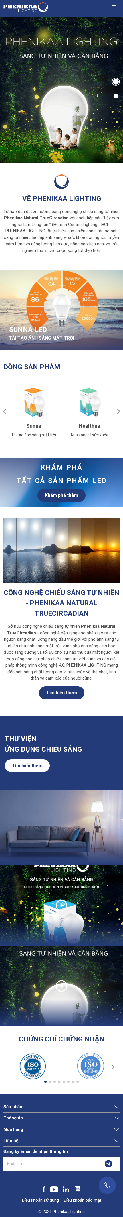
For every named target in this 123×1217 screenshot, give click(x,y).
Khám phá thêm (61, 495)
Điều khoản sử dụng (40, 1200)
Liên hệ (10, 1140)
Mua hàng (13, 1129)
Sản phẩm (13, 1106)
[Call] (107, 1185)
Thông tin (13, 1118)
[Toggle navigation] (115, 7)
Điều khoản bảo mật (82, 1200)
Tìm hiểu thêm (61, 692)
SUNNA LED (28, 330)
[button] (116, 81)
